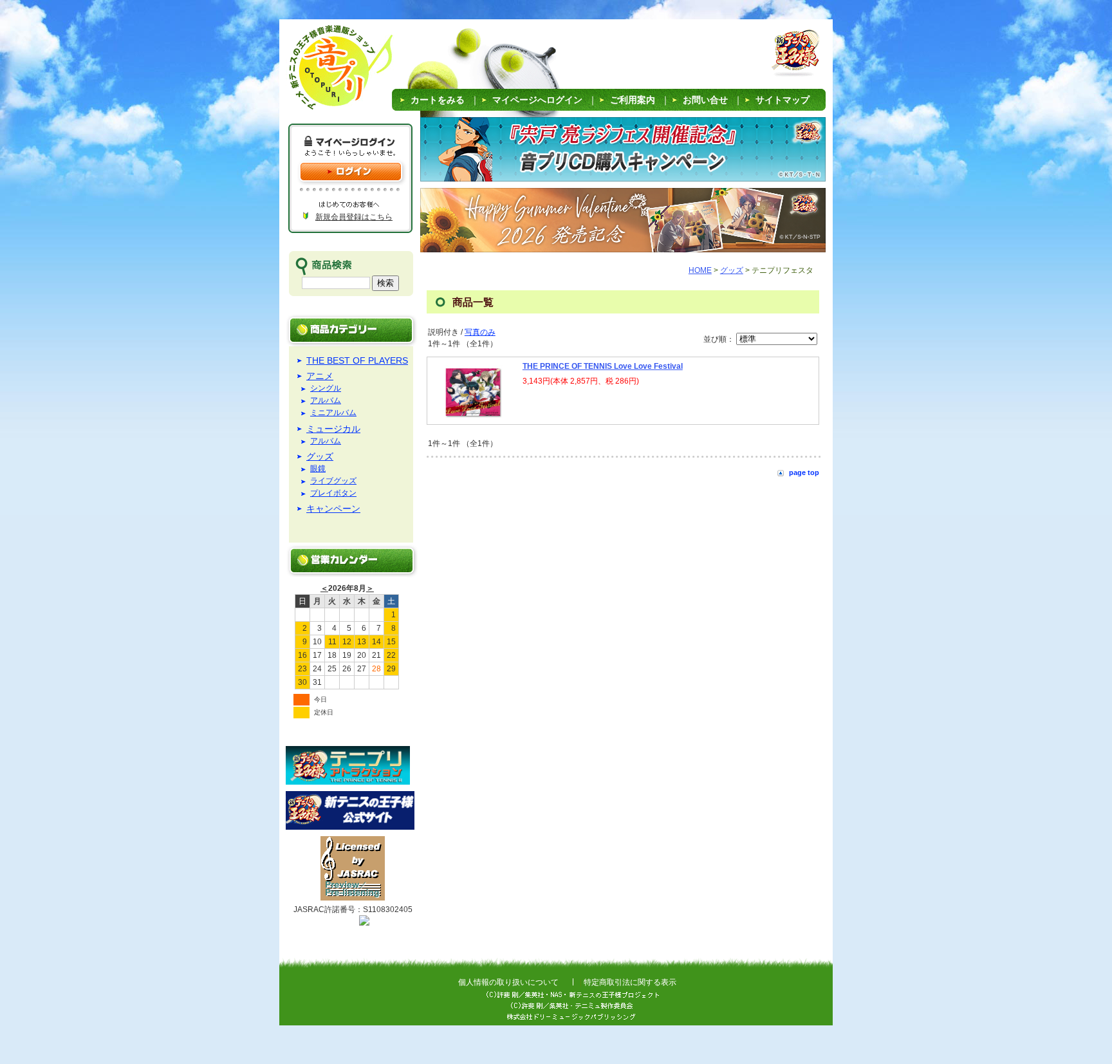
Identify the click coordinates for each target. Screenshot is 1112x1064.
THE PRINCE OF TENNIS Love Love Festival (603, 366)
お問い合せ (705, 100)
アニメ (319, 375)
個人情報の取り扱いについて (508, 982)
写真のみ (480, 332)
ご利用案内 (632, 100)
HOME (700, 270)
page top (804, 472)
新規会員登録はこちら (354, 216)
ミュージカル (333, 428)
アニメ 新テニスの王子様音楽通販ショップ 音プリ (324, 71)
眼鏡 (318, 469)
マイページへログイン (537, 100)
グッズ (319, 456)
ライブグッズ (333, 481)
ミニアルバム (333, 413)
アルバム (325, 401)
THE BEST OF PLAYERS (357, 360)
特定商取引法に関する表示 (630, 982)
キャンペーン (333, 508)
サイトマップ (782, 100)
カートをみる (438, 100)
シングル (325, 388)
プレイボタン (333, 493)
